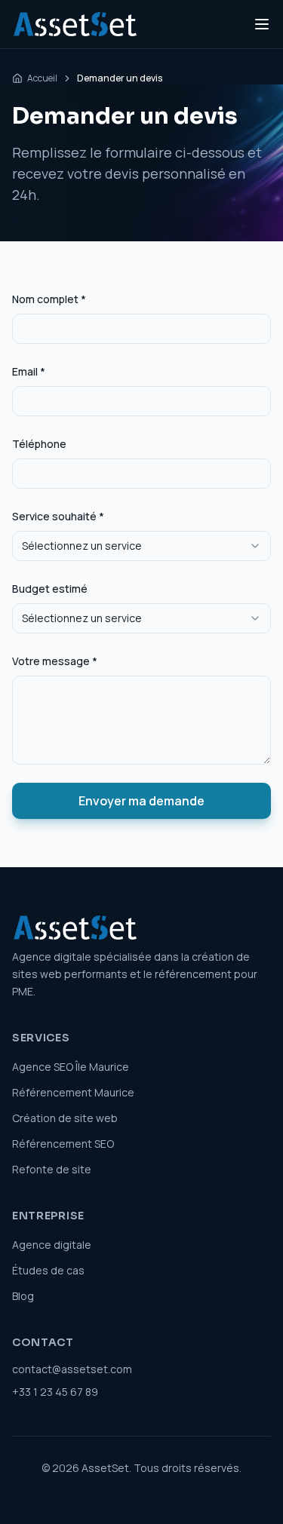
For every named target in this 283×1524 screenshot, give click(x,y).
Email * (28, 371)
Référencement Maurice (73, 1092)
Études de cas (48, 1270)
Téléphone (39, 444)
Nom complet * (49, 299)
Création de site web (65, 1118)
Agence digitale (51, 1244)
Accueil (42, 78)
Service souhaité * (58, 516)
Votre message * (54, 661)
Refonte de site (51, 1169)
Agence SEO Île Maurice (70, 1066)
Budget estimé (50, 588)
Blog (23, 1296)
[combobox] (141, 546)
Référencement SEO (63, 1143)
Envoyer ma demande (141, 801)
